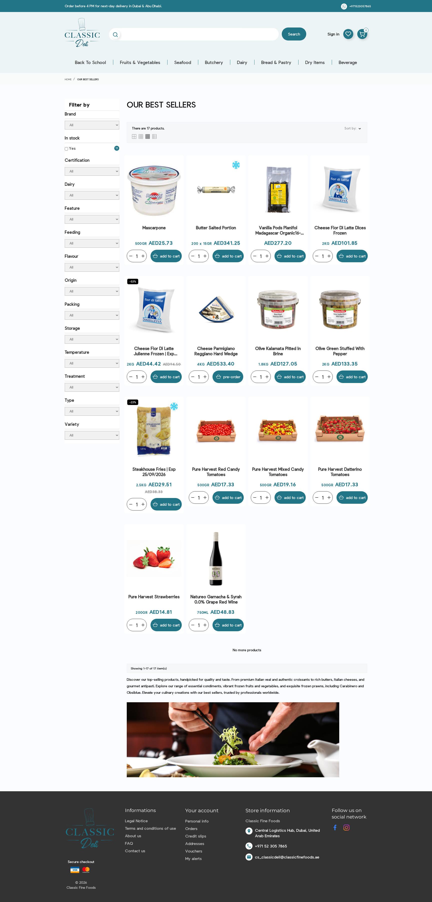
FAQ (129, 843)
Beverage (348, 62)
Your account (201, 811)
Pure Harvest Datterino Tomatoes (340, 471)
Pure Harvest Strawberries (154, 596)
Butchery (214, 62)
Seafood (182, 62)
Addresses (194, 843)
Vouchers (193, 850)
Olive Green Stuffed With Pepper (340, 351)
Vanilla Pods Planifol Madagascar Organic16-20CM (278, 230)
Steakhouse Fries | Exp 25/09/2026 (154, 471)
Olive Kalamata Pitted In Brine (278, 351)
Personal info (197, 820)
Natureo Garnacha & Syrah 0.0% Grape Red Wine (216, 599)
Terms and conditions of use (150, 828)
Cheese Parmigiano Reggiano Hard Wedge (216, 351)
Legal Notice (136, 820)
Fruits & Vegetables (140, 62)
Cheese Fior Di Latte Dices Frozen (340, 230)
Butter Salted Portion (216, 227)
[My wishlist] (348, 34)
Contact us (135, 850)
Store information (268, 811)
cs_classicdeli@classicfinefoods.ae (287, 856)
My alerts (193, 858)
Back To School (90, 62)
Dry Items (315, 62)
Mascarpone (154, 227)
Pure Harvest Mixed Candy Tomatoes (278, 471)
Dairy (242, 62)
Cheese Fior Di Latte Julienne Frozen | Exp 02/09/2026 (154, 351)
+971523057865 (360, 6)
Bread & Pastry (276, 62)
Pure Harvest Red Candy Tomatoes (216, 471)
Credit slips (195, 836)
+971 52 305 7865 (271, 846)
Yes (72, 148)
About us (133, 835)
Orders (191, 828)
